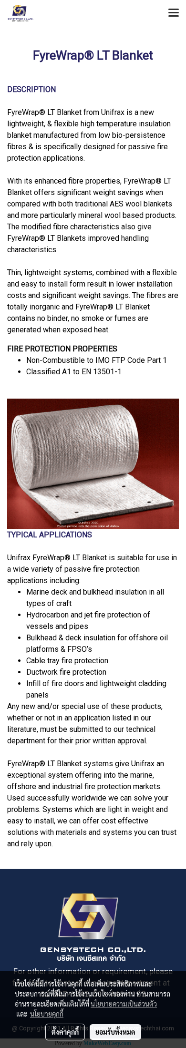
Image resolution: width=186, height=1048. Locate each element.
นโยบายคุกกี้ (46, 1013)
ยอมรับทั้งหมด (115, 1031)
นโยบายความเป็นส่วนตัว (124, 1003)
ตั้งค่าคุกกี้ (65, 1031)
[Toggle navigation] (173, 13)
